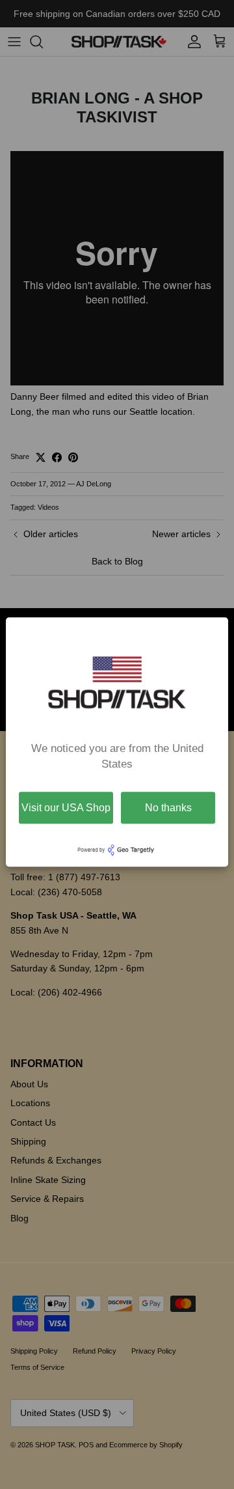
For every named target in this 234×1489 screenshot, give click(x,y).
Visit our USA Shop (65, 807)
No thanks (168, 807)
